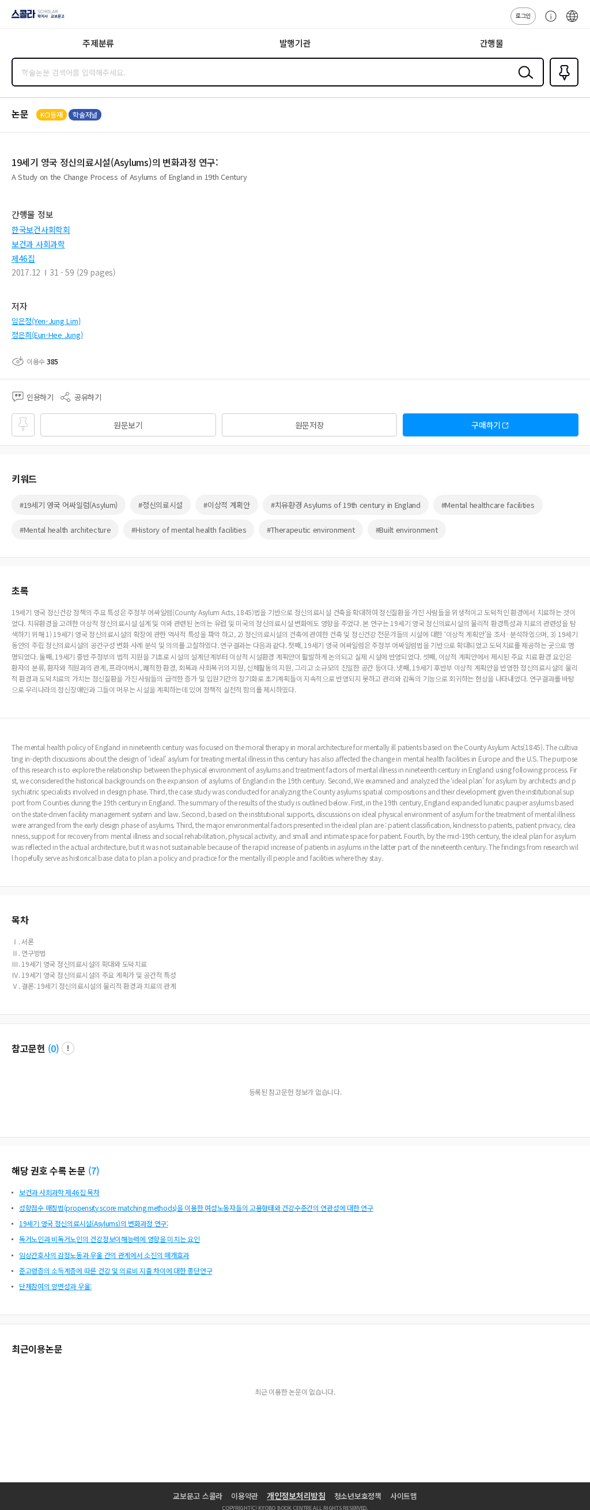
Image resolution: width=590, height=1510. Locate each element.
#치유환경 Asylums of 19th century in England (346, 504)
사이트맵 (403, 1495)
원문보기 (128, 425)
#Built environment (407, 529)
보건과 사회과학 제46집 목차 (59, 1192)
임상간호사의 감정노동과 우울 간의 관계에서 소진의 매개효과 (104, 1255)
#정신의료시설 (160, 504)
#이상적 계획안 (226, 504)
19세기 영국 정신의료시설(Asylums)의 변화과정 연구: (93, 1223)
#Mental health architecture (65, 529)
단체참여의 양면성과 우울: (55, 1286)
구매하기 (486, 425)
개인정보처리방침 (296, 1495)
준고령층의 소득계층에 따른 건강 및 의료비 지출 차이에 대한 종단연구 (115, 1270)
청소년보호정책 (357, 1495)
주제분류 (98, 43)
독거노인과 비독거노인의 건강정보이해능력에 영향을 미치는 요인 (109, 1239)
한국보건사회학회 (41, 229)
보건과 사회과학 (38, 244)
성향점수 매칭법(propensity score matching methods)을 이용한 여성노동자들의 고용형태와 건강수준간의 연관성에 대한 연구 (196, 1207)
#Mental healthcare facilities (488, 504)
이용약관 (244, 1495)
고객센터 (547, 21)
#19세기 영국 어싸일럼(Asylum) (69, 504)
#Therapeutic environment (310, 529)
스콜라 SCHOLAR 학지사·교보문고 (36, 17)
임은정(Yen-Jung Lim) (46, 320)
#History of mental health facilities (188, 529)
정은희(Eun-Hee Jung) (47, 334)
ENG (572, 21)
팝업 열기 (68, 1048)
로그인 (523, 15)
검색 (523, 81)
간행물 (492, 43)
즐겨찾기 (562, 85)
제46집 (23, 258)
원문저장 (309, 425)
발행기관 (295, 43)
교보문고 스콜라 (197, 1495)
